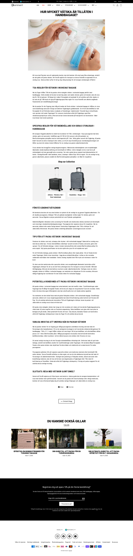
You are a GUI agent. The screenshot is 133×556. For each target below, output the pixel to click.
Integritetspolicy (45, 542)
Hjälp (115, 1)
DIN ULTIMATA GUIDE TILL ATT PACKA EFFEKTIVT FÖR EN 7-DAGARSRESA (104, 452)
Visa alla (66, 425)
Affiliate (98, 542)
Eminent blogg (67, 401)
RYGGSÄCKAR (69, 5)
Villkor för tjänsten (20, 542)
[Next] (95, 1)
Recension (115, 542)
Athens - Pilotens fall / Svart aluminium (55, 196)
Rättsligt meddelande (33, 542)
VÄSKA (58, 5)
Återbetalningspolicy (58, 542)
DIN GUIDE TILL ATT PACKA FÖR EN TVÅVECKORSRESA (66, 452)
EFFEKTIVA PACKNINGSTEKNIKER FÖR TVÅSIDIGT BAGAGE (29, 452)
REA (43, 5)
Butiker (120, 1)
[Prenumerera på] (83, 498)
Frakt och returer (77, 542)
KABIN (49, 5)
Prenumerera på (67, 504)
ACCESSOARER (82, 5)
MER (93, 5)
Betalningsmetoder (89, 542)
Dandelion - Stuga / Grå (77, 195)
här (97, 509)
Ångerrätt (68, 542)
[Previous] (38, 1)
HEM (38, 5)
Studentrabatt (106, 542)
